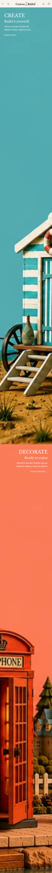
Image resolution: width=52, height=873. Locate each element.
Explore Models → (39, 471)
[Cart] (49, 4)
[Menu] (3, 4)
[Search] (8, 4)
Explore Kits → (11, 35)
